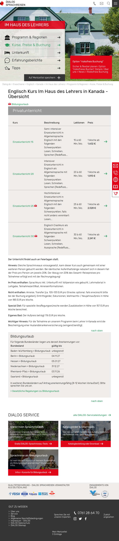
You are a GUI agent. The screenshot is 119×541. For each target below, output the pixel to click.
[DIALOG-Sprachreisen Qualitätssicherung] (32, 496)
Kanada (39, 84)
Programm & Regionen (77, 84)
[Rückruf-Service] (115, 172)
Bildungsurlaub (20, 104)
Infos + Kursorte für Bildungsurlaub (31, 472)
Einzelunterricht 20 (23, 174)
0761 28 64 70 (88, 513)
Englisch (30, 84)
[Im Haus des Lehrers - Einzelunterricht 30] (105, 236)
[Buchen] (115, 193)
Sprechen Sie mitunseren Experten (62, 515)
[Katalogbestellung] (115, 186)
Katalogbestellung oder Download (83, 444)
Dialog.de (6, 84)
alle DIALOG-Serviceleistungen (90, 415)
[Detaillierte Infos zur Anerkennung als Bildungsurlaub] (35, 206)
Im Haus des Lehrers (27, 24)
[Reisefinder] (115, 179)
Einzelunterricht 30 (23, 236)
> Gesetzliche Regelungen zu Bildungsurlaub (34, 391)
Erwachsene (18, 84)
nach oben (97, 330)
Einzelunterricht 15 (23, 142)
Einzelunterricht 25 (23, 206)
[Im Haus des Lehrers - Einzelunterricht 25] (105, 206)
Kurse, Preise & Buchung (101, 84)
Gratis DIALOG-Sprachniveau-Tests (31, 444)
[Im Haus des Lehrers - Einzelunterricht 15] (105, 142)
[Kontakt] (115, 165)
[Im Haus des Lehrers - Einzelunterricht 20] (105, 174)
